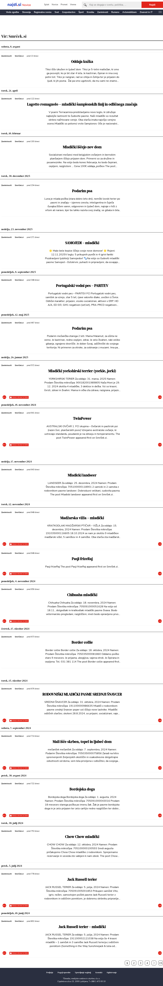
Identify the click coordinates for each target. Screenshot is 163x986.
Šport (81, 12)
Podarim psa (82, 190)
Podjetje (49, 972)
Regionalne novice (42, 12)
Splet (46, 4)
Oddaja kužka (82, 61)
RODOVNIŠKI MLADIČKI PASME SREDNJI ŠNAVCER (82, 694)
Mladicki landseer (82, 475)
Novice (55, 4)
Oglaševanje (112, 972)
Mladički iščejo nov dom (82, 147)
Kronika (90, 12)
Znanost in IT (146, 12)
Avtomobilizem (129, 12)
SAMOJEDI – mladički (82, 242)
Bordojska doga (82, 789)
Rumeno (115, 12)
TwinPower (82, 418)
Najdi (152, 5)
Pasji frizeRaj (82, 558)
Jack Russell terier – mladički (82, 926)
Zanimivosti (102, 12)
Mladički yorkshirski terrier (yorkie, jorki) (82, 370)
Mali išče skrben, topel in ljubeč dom (82, 741)
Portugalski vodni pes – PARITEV (82, 285)
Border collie (82, 642)
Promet (64, 4)
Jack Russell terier (82, 879)
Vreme (73, 4)
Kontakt (99, 972)
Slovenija (26, 12)
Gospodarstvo (68, 12)
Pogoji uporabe (64, 972)
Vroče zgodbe (12, 12)
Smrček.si (19, 56)
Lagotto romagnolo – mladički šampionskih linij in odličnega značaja (82, 104)
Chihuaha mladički (82, 594)
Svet (57, 12)
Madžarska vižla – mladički (82, 517)
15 (160, 963)
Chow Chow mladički (82, 836)
